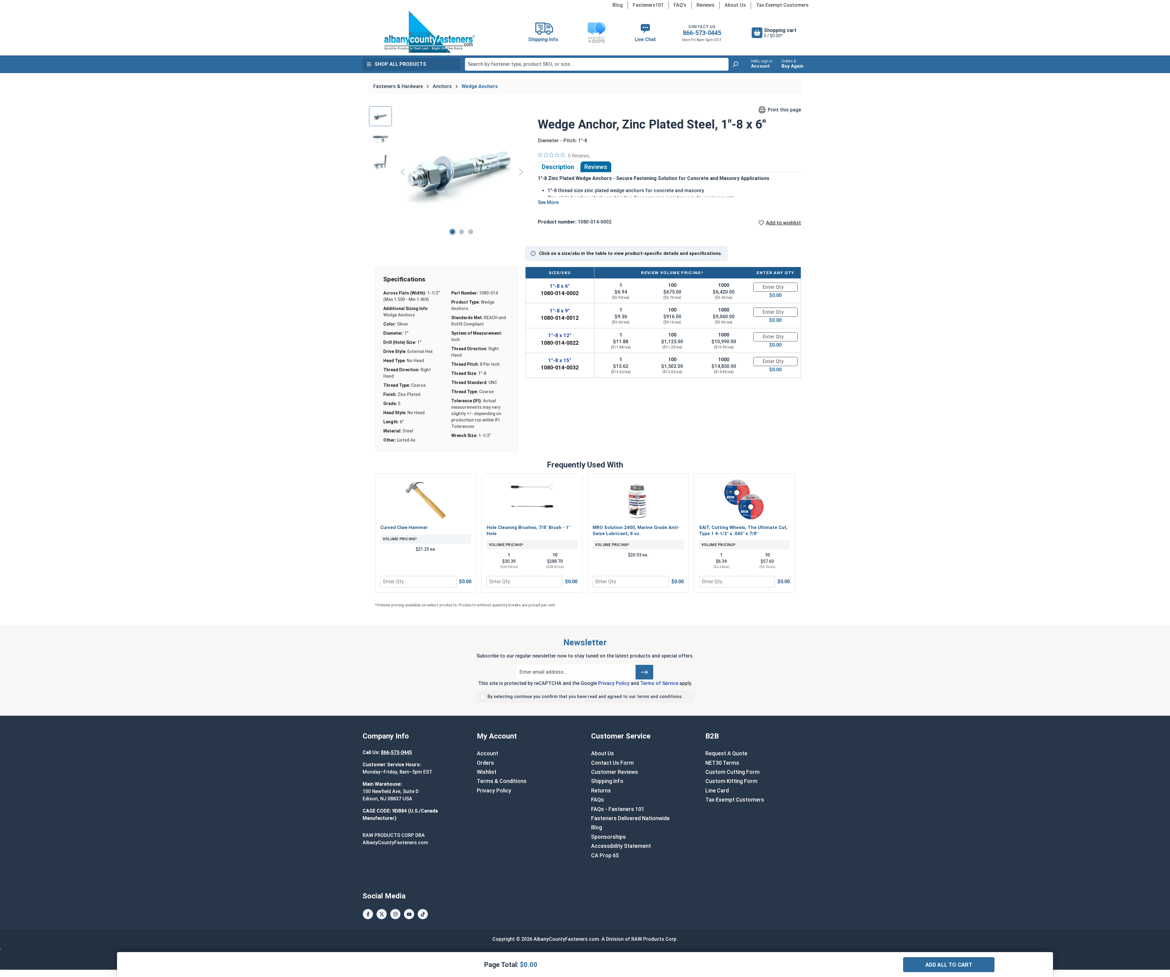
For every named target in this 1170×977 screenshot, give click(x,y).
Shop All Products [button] (400, 64)
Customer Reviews (614, 772)
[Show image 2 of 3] (461, 231)
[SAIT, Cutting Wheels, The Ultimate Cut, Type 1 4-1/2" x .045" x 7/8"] (744, 499)
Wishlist (486, 772)
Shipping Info (607, 781)
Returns (601, 791)
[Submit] (644, 672)
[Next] (521, 172)
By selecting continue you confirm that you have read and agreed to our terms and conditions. (585, 696)
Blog (617, 5)
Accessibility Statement (621, 846)
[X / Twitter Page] (381, 914)
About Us (735, 5)
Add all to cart (948, 964)
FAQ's (680, 5)
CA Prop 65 (605, 855)
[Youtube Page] (409, 914)
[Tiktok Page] (422, 914)
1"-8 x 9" (560, 311)
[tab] (558, 166)
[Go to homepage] (429, 31)
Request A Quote (726, 753)
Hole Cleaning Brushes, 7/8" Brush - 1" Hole (528, 530)
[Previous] (402, 172)
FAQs (597, 800)
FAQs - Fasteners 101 (617, 809)
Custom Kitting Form (731, 781)
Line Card (717, 791)
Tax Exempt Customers (782, 5)
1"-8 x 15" (559, 360)
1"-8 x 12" (559, 335)
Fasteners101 (648, 5)
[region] (447, 171)
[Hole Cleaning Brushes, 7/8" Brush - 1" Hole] (532, 499)
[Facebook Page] (368, 914)
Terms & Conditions (501, 781)
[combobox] (597, 64)
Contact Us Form (612, 763)
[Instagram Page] (395, 914)
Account (487, 753)
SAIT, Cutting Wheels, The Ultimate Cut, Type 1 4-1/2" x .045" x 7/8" (743, 530)
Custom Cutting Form (732, 772)
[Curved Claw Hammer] (425, 499)
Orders (485, 763)
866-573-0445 (702, 33)
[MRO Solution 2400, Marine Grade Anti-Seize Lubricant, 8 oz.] (638, 499)
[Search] (735, 64)
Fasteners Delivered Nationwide (630, 818)
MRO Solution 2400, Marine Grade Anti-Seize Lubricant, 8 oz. (636, 530)
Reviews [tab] (595, 167)
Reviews (705, 5)
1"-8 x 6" (560, 286)
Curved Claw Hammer (404, 527)
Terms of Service (659, 683)
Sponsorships (608, 837)
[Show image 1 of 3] (452, 231)
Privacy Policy (613, 683)
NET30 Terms (722, 763)
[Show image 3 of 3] (470, 231)
